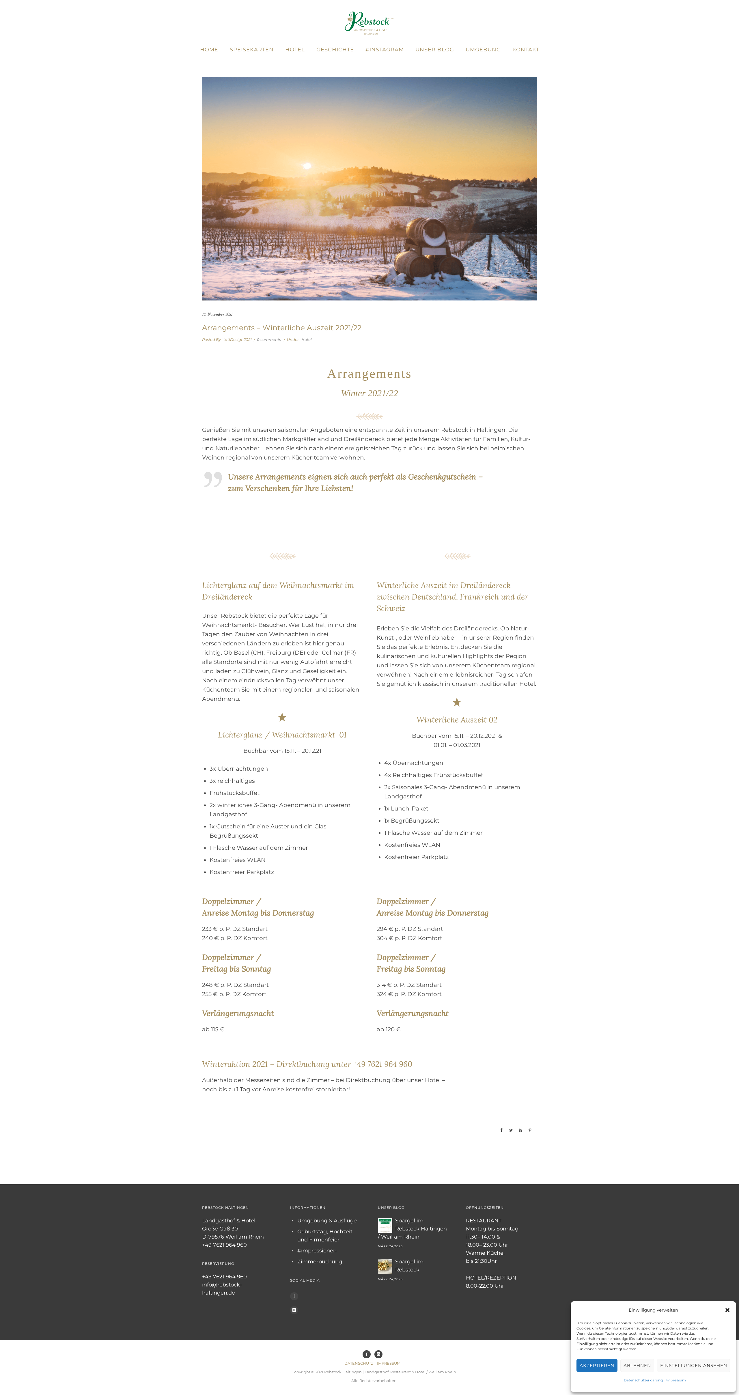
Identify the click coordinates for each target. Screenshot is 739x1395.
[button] (727, 1310)
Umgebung (483, 49)
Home (209, 49)
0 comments (269, 339)
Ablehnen (637, 1365)
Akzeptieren (597, 1365)
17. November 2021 (217, 314)
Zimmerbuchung (319, 1261)
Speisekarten (252, 49)
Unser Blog (434, 49)
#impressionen (317, 1251)
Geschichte (335, 49)
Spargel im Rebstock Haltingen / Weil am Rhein (412, 1228)
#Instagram (384, 49)
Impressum (676, 1380)
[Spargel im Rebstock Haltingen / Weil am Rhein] (385, 1225)
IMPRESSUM (388, 1363)
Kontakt (525, 49)
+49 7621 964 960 (382, 1064)
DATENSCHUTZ (358, 1363)
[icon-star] (282, 717)
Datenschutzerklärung (643, 1380)
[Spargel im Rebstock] (385, 1266)
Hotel (295, 49)
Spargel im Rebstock (409, 1265)
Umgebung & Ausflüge (327, 1220)
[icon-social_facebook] (295, 1296)
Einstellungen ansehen (693, 1365)
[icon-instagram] (295, 1310)
